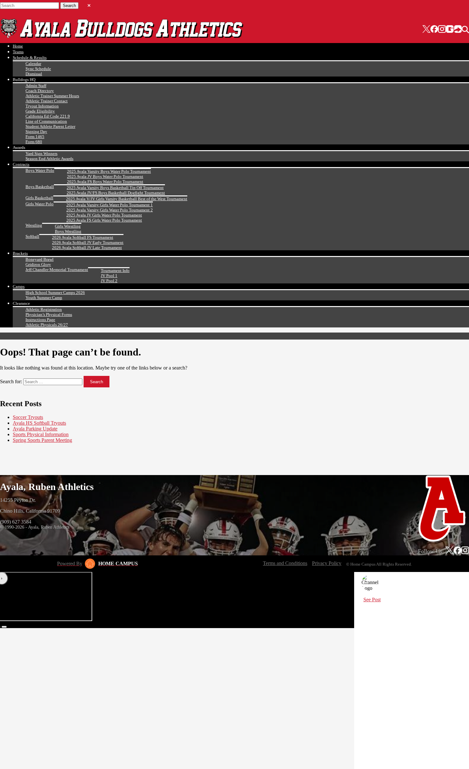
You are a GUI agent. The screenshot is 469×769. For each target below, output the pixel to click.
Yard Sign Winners (41, 153)
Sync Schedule (38, 68)
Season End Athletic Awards (49, 158)
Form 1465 (35, 136)
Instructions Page (40, 319)
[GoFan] (454, 29)
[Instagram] (442, 29)
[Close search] (89, 4)
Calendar (33, 63)
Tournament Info (115, 270)
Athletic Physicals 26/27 (47, 324)
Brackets (20, 253)
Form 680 (34, 141)
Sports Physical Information (41, 434)
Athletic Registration (44, 309)
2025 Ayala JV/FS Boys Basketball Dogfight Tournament (116, 192)
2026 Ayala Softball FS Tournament (82, 237)
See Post (372, 599)
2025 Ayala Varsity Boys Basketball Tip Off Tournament (115, 187)
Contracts (21, 164)
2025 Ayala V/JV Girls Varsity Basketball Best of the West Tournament (126, 198)
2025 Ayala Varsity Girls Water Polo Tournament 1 (109, 204)
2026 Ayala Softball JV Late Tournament (87, 247)
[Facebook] (434, 29)
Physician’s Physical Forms (49, 314)
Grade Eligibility (40, 111)
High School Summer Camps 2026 (55, 292)
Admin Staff (36, 85)
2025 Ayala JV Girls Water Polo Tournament (104, 215)
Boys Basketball (40, 186)
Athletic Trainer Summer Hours (52, 95)
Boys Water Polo (40, 170)
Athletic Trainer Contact (47, 101)
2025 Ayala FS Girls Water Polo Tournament (104, 220)
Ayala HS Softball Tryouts (39, 423)
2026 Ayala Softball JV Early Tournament (87, 242)
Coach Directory (40, 90)
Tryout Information (42, 106)
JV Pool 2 (109, 280)
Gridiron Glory (38, 264)
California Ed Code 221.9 (48, 116)
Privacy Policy (326, 563)
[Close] (366, 583)
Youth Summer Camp (44, 297)
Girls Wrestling (68, 226)
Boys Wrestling (68, 231)
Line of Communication (46, 121)
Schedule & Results (30, 57)
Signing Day (36, 131)
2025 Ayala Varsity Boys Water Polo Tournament (109, 171)
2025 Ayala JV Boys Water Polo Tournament (105, 176)
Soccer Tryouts (28, 417)
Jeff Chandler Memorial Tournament (57, 269)
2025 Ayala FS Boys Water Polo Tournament (105, 181)
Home (18, 46)
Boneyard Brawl (40, 259)
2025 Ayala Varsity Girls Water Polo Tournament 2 (109, 210)
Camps (19, 286)
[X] (426, 29)
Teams (18, 51)
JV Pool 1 (109, 275)
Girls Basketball (39, 197)
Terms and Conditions (285, 563)
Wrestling (34, 225)
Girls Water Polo (40, 203)
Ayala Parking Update (35, 428)
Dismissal (34, 73)
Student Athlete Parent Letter (50, 126)
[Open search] (465, 29)
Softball (32, 236)
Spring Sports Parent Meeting (42, 440)
